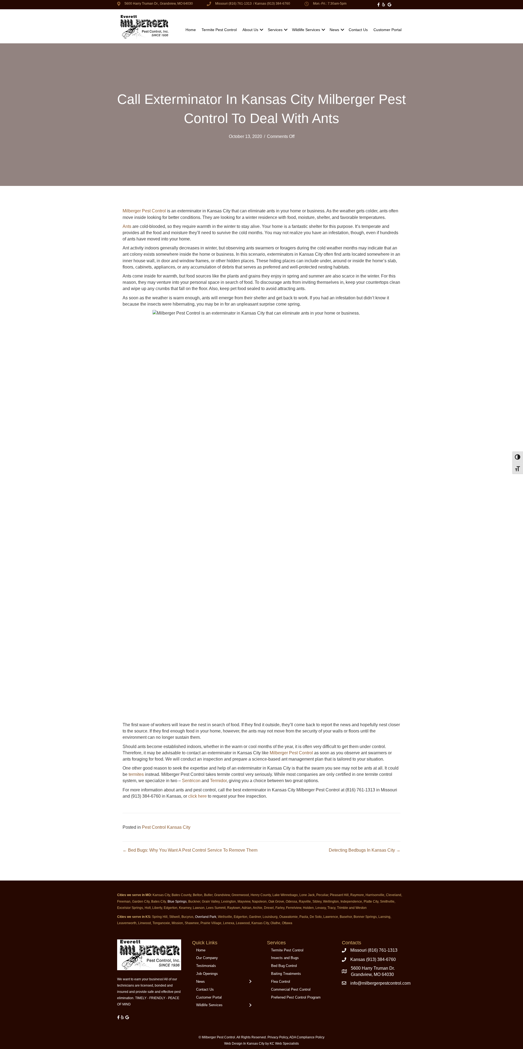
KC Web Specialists (284, 1043)
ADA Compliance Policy (306, 1037)
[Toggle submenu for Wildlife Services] (250, 1005)
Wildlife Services (306, 30)
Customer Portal (387, 30)
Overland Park (205, 917)
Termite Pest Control (219, 30)
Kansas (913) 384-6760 (272, 3)
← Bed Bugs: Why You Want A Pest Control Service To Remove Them (190, 850)
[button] (261, 29)
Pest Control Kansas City (166, 827)
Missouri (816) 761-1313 (233, 3)
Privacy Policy (277, 1037)
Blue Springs (177, 901)
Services (275, 30)
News (334, 30)
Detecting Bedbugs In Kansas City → (364, 850)
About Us (250, 30)
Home (191, 30)
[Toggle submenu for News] (250, 982)
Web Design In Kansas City (244, 1043)
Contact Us (358, 30)
